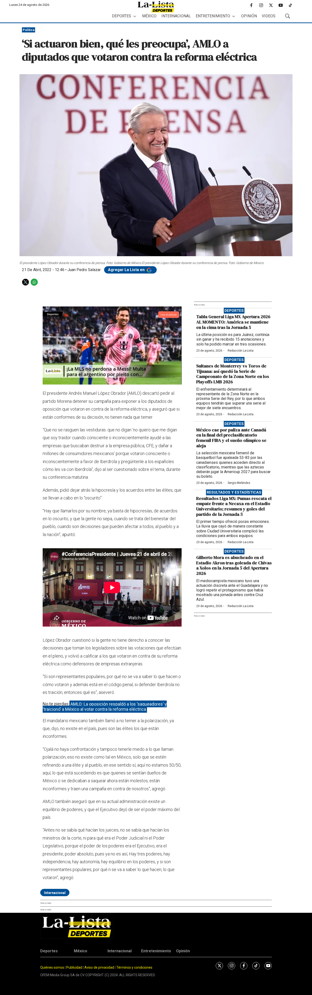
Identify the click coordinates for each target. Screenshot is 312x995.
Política (29, 30)
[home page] (156, 6)
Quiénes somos (52, 967)
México (149, 16)
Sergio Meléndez (239, 483)
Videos (268, 16)
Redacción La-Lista (241, 350)
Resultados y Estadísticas (234, 492)
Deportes (121, 16)
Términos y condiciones (134, 967)
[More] (134, 16)
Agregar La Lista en (127, 269)
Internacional (176, 16)
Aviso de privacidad (99, 967)
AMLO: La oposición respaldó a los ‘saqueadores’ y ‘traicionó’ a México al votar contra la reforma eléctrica (105, 706)
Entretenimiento (213, 16)
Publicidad (74, 967)
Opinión (249, 16)
